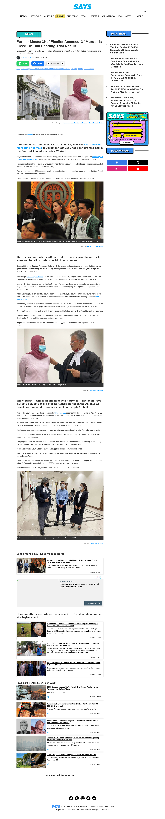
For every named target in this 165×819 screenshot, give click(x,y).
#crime (36, 69)
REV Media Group (83, 806)
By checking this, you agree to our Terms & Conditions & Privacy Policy (128, 140)
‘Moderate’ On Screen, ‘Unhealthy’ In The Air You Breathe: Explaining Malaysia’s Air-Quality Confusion (73, 739)
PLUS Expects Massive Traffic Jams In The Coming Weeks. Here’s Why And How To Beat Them (72, 688)
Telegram (30, 134)
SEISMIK (95, 16)
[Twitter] (77, 798)
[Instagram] (82, 798)
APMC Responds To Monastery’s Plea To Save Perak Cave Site (71, 755)
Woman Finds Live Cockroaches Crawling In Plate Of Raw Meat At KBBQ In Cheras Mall (72, 705)
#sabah (87, 69)
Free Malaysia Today (96, 123)
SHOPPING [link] (72, 16)
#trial (92, 69)
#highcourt (43, 69)
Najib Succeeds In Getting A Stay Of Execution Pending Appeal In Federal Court (73, 664)
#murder (74, 69)
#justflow (108, 16)
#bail (18, 69)
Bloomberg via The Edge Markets (75, 123)
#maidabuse (65, 69)
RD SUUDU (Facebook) (95, 246)
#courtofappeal (27, 69)
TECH (84, 16)
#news (80, 69)
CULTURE (49, 16)
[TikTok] (88, 798)
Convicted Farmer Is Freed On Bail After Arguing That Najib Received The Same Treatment (72, 625)
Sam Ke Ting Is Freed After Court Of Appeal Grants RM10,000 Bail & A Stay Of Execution (73, 644)
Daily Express (60, 413)
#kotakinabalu (54, 69)
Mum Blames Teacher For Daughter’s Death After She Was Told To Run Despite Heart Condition (72, 722)
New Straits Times (97, 543)
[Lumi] (94, 798)
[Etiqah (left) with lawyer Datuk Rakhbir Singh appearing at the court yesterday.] (60, 356)
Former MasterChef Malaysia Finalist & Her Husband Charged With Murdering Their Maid (73, 561)
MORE (140, 16)
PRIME (60, 16)
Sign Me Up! (127, 142)
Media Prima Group (106, 806)
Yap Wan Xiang (27, 57)
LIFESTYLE (35, 16)
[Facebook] (71, 798)
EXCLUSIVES (124, 16)
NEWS (23, 16)
